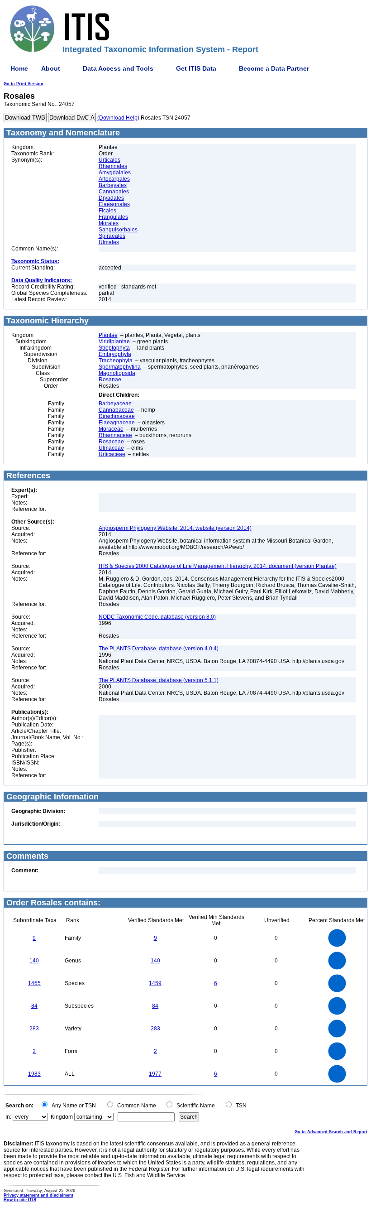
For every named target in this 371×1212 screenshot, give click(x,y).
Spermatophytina (120, 367)
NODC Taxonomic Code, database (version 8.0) (157, 617)
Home (19, 68)
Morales (109, 223)
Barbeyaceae (115, 403)
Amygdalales (115, 172)
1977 (155, 1074)
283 (34, 1028)
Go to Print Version (23, 84)
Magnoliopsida (117, 373)
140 (34, 960)
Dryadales (111, 198)
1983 (34, 1074)
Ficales (107, 210)
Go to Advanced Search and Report (331, 1132)
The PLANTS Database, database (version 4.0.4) (159, 648)
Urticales (109, 160)
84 (34, 1006)
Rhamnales (113, 166)
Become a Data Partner (274, 68)
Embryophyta (115, 354)
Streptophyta (114, 348)
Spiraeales (112, 236)
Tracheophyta (116, 360)
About (50, 68)
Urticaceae (112, 454)
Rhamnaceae (115, 435)
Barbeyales (113, 185)
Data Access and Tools (118, 68)
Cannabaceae (116, 410)
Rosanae (110, 379)
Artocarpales (114, 179)
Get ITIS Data (196, 68)
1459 (155, 983)
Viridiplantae (114, 341)
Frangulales (113, 217)
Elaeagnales (114, 204)
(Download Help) (118, 118)
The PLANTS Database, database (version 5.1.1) (159, 680)
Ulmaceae (111, 448)
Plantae (108, 335)
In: (8, 1117)
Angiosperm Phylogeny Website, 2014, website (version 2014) (175, 528)
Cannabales (114, 191)
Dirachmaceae (117, 416)
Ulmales (109, 242)
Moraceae (111, 429)
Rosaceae (111, 441)
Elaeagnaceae (117, 422)
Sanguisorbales (118, 229)
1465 (34, 983)
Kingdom (62, 1117)
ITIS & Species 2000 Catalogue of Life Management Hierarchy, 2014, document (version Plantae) (218, 566)
